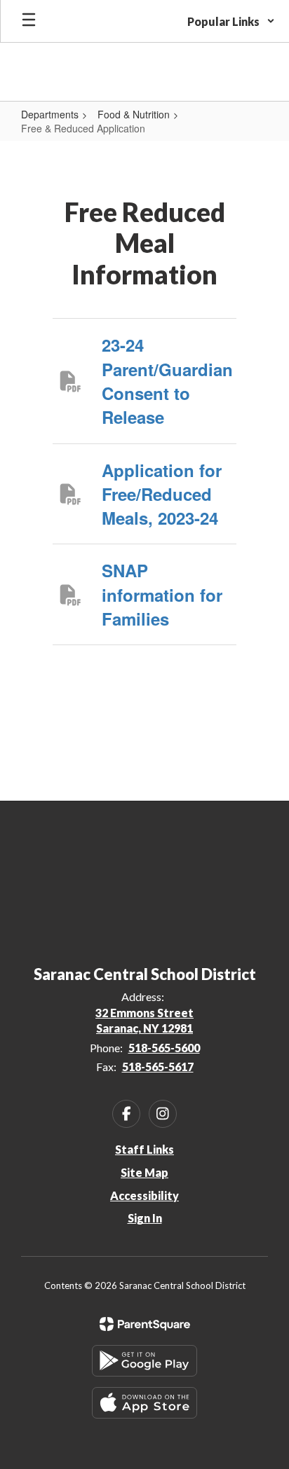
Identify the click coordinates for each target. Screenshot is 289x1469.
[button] (231, 21)
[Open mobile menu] (29, 21)
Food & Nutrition (134, 114)
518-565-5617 (158, 1066)
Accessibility (144, 1195)
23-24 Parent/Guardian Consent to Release (167, 381)
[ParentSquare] (145, 1323)
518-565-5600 (164, 1047)
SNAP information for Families (162, 594)
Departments (50, 114)
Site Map (144, 1172)
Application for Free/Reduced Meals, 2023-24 (162, 494)
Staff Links (144, 1149)
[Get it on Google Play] (144, 1361)
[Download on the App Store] (144, 1403)
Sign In (145, 1218)
